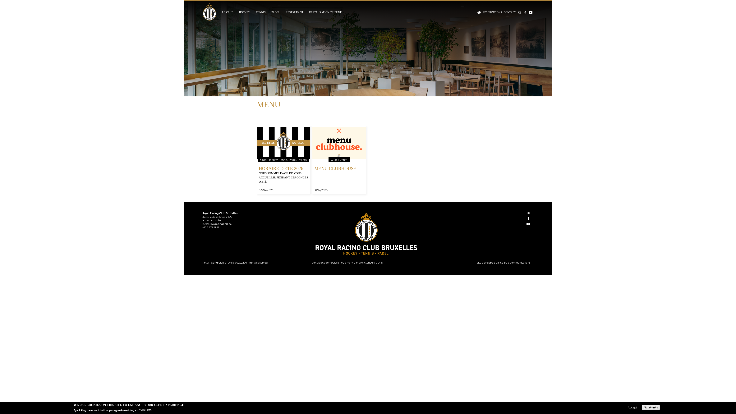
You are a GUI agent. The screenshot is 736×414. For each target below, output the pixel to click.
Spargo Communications (515, 262)
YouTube (530, 12)
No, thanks (651, 407)
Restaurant (294, 12)
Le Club (227, 12)
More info (145, 410)
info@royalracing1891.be (217, 224)
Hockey (244, 12)
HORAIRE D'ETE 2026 (281, 168)
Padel (275, 12)
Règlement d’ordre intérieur (356, 262)
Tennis (261, 12)
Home (479, 12)
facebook (528, 218)
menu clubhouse (335, 168)
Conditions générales (325, 262)
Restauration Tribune (325, 12)
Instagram (520, 12)
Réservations (492, 12)
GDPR (379, 262)
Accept (632, 407)
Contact (510, 12)
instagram (528, 213)
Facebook (525, 12)
